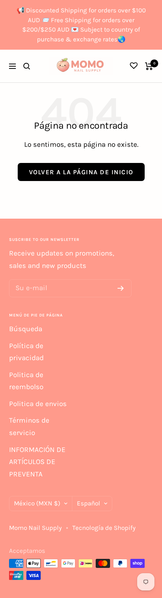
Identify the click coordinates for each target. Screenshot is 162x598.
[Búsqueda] (26, 66)
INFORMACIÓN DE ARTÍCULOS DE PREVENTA (37, 462)
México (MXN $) (37, 503)
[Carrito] (149, 66)
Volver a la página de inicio (81, 172)
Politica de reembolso (26, 381)
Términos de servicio (29, 426)
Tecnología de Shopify (104, 527)
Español (88, 503)
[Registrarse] (121, 288)
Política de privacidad (26, 352)
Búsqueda (25, 329)
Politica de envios (38, 404)
